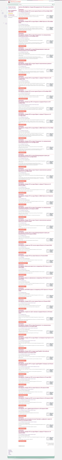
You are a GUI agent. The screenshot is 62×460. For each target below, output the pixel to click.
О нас (50, 1)
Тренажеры (30, 104)
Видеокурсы (35, 366)
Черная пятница (34, 104)
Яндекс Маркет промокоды (12, 8)
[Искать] (53, 4)
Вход (9, 452)
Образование (26, 12)
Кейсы (25, 24)
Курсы (29, 12)
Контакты (52, 1)
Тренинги (32, 340)
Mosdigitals (22, 12)
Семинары (28, 340)
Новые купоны (10, 451)
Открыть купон (21, 31)
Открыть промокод (22, 18)
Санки (25, 37)
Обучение (25, 340)
